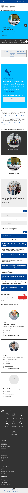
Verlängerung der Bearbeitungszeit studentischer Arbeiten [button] (13, 255)
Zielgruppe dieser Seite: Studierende (25, 25)
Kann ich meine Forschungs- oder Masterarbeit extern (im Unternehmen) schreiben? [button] (14, 266)
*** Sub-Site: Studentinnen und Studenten (1, 10)
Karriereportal (21, 98)
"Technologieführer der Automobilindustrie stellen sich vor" (14, 123)
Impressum (3, 454)
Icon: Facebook (7, 415)
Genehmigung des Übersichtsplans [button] (11, 239)
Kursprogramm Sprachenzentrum (21, 52)
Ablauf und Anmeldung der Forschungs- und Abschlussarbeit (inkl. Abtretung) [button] (13, 250)
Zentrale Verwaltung (5, 484)
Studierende (3, 443)
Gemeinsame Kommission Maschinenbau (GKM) (14, 115)
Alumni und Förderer (5, 446)
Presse (2, 468)
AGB (2, 460)
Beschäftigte (4, 444)
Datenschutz (4, 455)
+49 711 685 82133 (9, 394)
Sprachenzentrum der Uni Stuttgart (11, 118)
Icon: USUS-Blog (14, 431)
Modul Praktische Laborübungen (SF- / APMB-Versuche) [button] (13, 244)
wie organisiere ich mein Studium (12, 54)
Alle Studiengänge (6, 10)
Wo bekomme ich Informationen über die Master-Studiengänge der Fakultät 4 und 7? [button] (13, 282)
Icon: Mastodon (7, 423)
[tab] (14, 215)
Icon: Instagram (14, 415)
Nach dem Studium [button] (7, 223)
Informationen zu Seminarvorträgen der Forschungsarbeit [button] (12, 260)
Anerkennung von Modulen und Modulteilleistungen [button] (10, 271)
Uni (1, 1)
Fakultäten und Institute (6, 480)
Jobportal (3, 469)
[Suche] (24, 1)
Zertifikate (3, 459)
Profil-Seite (7, 330)
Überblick (4, 41)
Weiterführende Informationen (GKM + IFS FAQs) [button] (12, 288)
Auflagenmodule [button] (6, 235)
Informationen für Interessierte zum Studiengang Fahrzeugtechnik (14, 490)
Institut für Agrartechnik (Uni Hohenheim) (12, 111)
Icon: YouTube (14, 423)
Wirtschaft (3, 448)
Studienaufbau (13, 41)
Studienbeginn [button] (6, 215)
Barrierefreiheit (4, 457)
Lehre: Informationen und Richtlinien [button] (11, 219)
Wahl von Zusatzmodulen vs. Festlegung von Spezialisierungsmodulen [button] (13, 277)
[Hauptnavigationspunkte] (25, 6)
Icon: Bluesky (21, 415)
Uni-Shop (3, 473)
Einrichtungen (4, 482)
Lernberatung (5, 51)
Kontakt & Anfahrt (5, 466)
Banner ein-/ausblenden (14, 488)
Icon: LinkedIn (21, 423)
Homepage (6, 98)
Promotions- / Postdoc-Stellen (8, 471)
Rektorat (3, 479)
